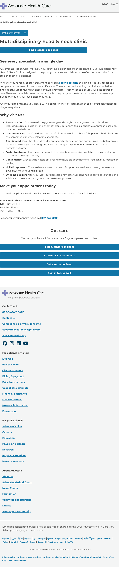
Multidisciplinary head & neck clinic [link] (19, 22)
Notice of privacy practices (29, 557)
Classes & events (12, 370)
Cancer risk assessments (59, 255)
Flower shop (9, 411)
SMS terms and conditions (14, 561)
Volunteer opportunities (16, 499)
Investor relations (13, 461)
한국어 (99, 538)
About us (7, 476)
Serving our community (16, 511)
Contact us (9, 318)
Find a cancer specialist (43, 50)
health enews (10, 364)
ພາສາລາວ (107, 538)
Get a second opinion (59, 264)
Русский (24, 542)
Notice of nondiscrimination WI (86, 557)
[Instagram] (12, 343)
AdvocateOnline (12, 426)
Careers (7, 432)
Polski (6, 542)
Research (8, 449)
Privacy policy (8, 557)
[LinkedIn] (19, 343)
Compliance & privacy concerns (21, 323)
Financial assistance (14, 393)
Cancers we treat (62, 16)
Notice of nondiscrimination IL (56, 557)
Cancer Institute (40, 16)
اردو (61, 542)
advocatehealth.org (14, 335)
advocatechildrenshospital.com (21, 329)
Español (5, 538)
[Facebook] (5, 343)
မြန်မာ (20, 538)
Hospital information (15, 405)
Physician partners (13, 443)
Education (8, 438)
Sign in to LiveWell (59, 273)
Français (42, 538)
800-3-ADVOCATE (13, 312)
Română (14, 542)
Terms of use (108, 557)
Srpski (33, 542)
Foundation (9, 494)
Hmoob (78, 538)
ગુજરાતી (50, 538)
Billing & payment (13, 376)
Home (3, 16)
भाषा (71, 538)
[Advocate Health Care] (26, 6)
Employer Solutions (14, 455)
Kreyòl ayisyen (61, 538)
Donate (6, 505)
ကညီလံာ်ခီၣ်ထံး (89, 538)
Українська (53, 542)
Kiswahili (41, 542)
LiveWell (7, 358)
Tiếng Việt (69, 542)
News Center (10, 488)
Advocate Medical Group (17, 482)
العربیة (13, 538)
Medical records (12, 399)
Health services (19, 16)
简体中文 (27, 538)
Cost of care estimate (15, 388)
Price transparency (13, 382)
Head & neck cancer (86, 16)
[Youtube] (26, 343)
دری (34, 538)
